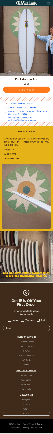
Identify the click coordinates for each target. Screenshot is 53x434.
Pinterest (26, 409)
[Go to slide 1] (22, 73)
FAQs (26, 365)
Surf (43, 320)
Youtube (26, 404)
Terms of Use (36, 427)
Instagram (26, 400)
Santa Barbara (26, 380)
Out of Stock (26, 89)
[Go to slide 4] (29, 73)
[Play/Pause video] (47, 276)
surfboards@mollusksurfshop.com (22, 120)
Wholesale (26, 389)
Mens (15, 320)
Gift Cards (26, 360)
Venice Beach (26, 384)
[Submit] (47, 328)
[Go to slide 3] (27, 73)
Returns (26, 351)
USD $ (27, 414)
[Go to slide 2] (25, 73)
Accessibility (16, 427)
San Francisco (26, 375)
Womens (29, 320)
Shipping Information (26, 346)
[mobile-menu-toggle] (5, 3)
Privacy (26, 427)
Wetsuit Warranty (26, 355)
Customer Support (26, 342)
